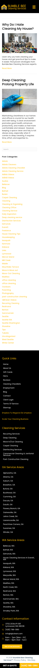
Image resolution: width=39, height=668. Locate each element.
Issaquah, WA (9, 563)
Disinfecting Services (12, 449)
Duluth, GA (7, 504)
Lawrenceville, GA (11, 520)
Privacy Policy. (20, 660)
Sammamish (8, 313)
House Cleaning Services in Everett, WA (18, 558)
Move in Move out (10, 270)
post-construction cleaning (14, 296)
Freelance (6, 230)
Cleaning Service (9, 210)
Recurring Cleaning (10, 303)
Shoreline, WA (9, 607)
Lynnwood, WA (9, 571)
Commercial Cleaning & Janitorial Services (18, 454)
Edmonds (6, 224)
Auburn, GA (8, 481)
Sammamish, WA (11, 599)
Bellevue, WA (8, 546)
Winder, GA (8, 532)
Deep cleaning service (12, 217)
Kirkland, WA (8, 567)
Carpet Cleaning (9, 197)
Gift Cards (7, 372)
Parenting (6, 290)
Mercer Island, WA (11, 579)
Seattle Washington (11, 323)
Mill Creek (6, 260)
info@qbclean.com (14, 633)
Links (4, 250)
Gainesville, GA (9, 512)
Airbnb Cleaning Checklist (13, 168)
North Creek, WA (10, 587)
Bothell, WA (8, 550)
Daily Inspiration (9, 214)
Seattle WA (7, 320)
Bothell (5, 191)
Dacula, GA (8, 500)
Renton (5, 310)
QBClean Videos (9, 300)
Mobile (5, 263)
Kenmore (6, 244)
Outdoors (6, 286)
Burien (5, 194)
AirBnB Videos (8, 177)
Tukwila (5, 333)
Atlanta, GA (8, 477)
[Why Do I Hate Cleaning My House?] (19, 43)
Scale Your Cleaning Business (15, 419)
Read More (7, 68)
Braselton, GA (9, 485)
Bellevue (6, 184)
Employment (8, 388)
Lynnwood (6, 253)
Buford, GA (7, 488)
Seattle (5, 316)
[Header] (34, 7)
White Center (8, 343)
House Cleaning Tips (11, 234)
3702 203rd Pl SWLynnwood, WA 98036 (14, 625)
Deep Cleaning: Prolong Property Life (18, 82)
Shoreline (6, 326)
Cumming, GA (9, 496)
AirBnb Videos (8, 174)
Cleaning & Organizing (12, 204)
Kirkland (5, 247)
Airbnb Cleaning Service (12, 171)
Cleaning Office (9, 207)
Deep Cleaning (9, 438)
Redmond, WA (9, 591)
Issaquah (6, 240)
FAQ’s (5, 376)
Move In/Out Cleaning (13, 441)
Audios (5, 181)
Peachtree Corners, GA (13, 524)
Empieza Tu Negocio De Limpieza (17, 413)
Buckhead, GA (9, 492)
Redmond (6, 306)
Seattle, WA (8, 603)
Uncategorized (8, 336)
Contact (7, 396)
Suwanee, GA (9, 528)
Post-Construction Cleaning (15, 459)
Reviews (6, 380)
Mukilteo (5, 277)
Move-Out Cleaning (11, 273)
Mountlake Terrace (10, 267)
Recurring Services (11, 434)
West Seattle (8, 339)
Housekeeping (8, 237)
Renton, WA (8, 595)
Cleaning (6, 201)
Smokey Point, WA (11, 611)
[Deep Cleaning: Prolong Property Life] (19, 100)
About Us (7, 368)
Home (5, 364)
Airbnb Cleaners (9, 164)
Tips (4, 329)
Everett (5, 227)
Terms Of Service (11, 403)
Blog (4, 187)
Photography (8, 293)
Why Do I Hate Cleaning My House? (18, 26)
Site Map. (31, 660)
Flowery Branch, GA (11, 508)
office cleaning (9, 280)
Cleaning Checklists (12, 384)
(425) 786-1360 (12, 629)
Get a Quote (10, 665)
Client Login (8, 399)
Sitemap (7, 407)
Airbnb (5, 161)
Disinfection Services (11, 220)
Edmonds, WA (9, 554)
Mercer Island (8, 257)
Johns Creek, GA (10, 516)
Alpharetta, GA (9, 473)
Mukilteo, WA (8, 583)
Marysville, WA (9, 575)
